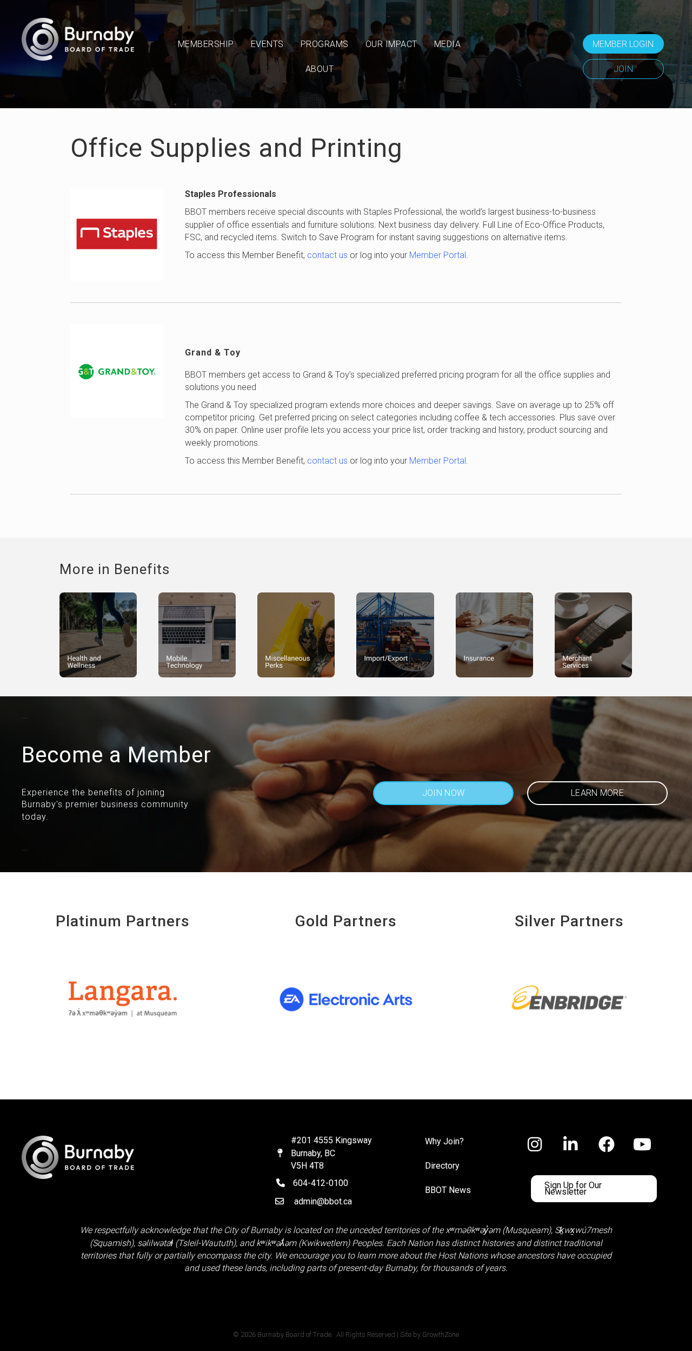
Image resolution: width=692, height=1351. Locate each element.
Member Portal (437, 255)
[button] (623, 44)
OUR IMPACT (391, 44)
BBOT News (448, 1190)
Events (267, 44)
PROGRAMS (325, 44)
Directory (442, 1166)
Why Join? (444, 1141)
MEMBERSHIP (206, 44)
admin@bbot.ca (323, 1201)
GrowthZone (440, 1334)
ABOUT (319, 69)
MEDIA (447, 44)
